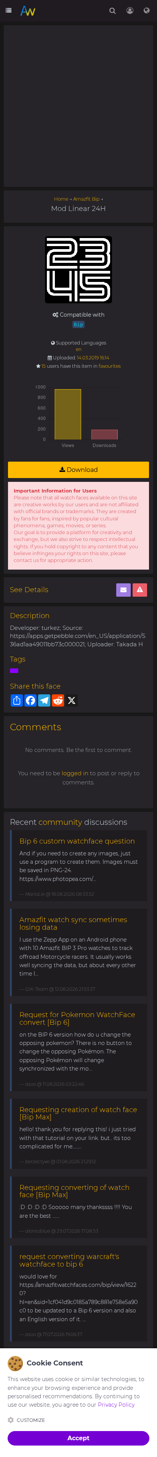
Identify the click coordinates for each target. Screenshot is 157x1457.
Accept (78, 1438)
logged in (75, 773)
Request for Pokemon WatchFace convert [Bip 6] (77, 1019)
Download (81, 469)
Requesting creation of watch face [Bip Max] (78, 1114)
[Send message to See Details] (123, 590)
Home (61, 199)
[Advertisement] (78, 106)
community (60, 822)
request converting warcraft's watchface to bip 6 (69, 1261)
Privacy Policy (116, 1404)
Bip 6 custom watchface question (77, 841)
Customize (31, 1420)
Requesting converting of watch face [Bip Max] (74, 1191)
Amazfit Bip (86, 199)
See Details (29, 590)
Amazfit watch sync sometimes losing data (73, 924)
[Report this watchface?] (140, 590)
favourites (110, 366)
